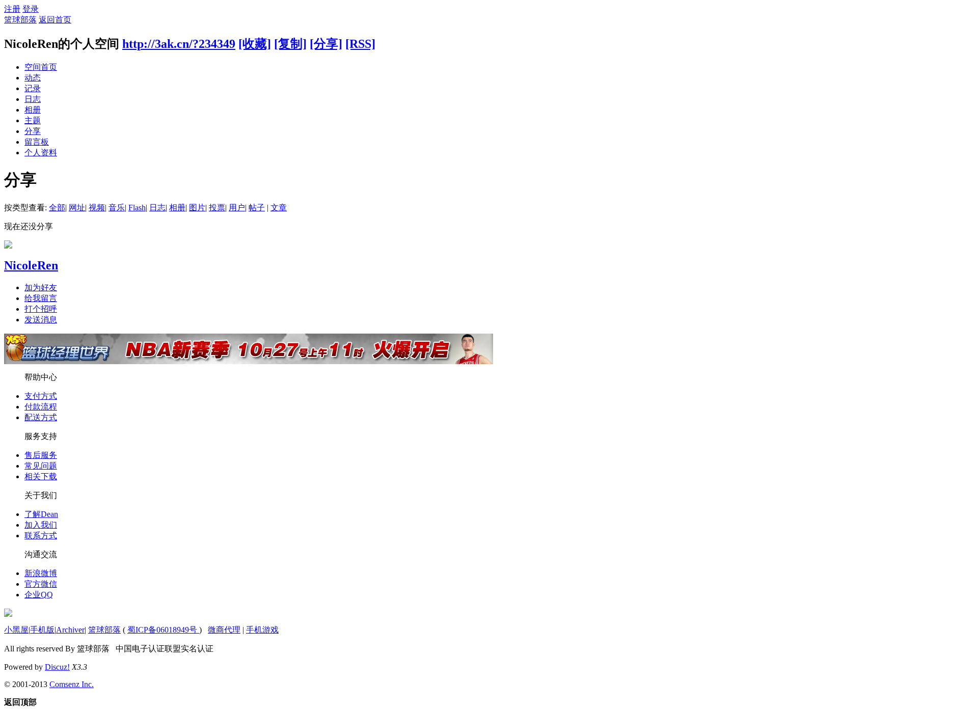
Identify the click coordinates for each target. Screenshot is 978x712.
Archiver (70, 629)
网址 (77, 207)
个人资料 (40, 152)
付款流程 (40, 406)
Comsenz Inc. (71, 684)
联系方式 (40, 535)
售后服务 (40, 455)
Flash (137, 207)
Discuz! (57, 667)
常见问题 (40, 465)
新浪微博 (40, 573)
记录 (32, 88)
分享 (32, 131)
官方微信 (40, 584)
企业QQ (38, 594)
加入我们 (40, 525)
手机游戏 (262, 629)
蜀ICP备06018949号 (163, 629)
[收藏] (254, 43)
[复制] (290, 43)
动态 (32, 77)
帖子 (257, 207)
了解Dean (41, 514)
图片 (197, 207)
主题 (32, 120)
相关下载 (40, 476)
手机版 (42, 629)
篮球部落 (20, 19)
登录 (30, 9)
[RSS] (360, 43)
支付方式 (40, 396)
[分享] (326, 43)
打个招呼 (40, 309)
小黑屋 (16, 629)
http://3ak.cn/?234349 (178, 43)
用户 (237, 207)
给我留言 (40, 298)
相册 (32, 109)
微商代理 (224, 629)
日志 (32, 99)
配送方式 (40, 417)
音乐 (116, 207)
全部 (57, 207)
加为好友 (40, 287)
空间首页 (40, 67)
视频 (97, 207)
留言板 (36, 142)
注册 (12, 9)
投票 (217, 207)
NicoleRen (31, 265)
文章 (278, 207)
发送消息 (40, 319)
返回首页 (55, 19)
